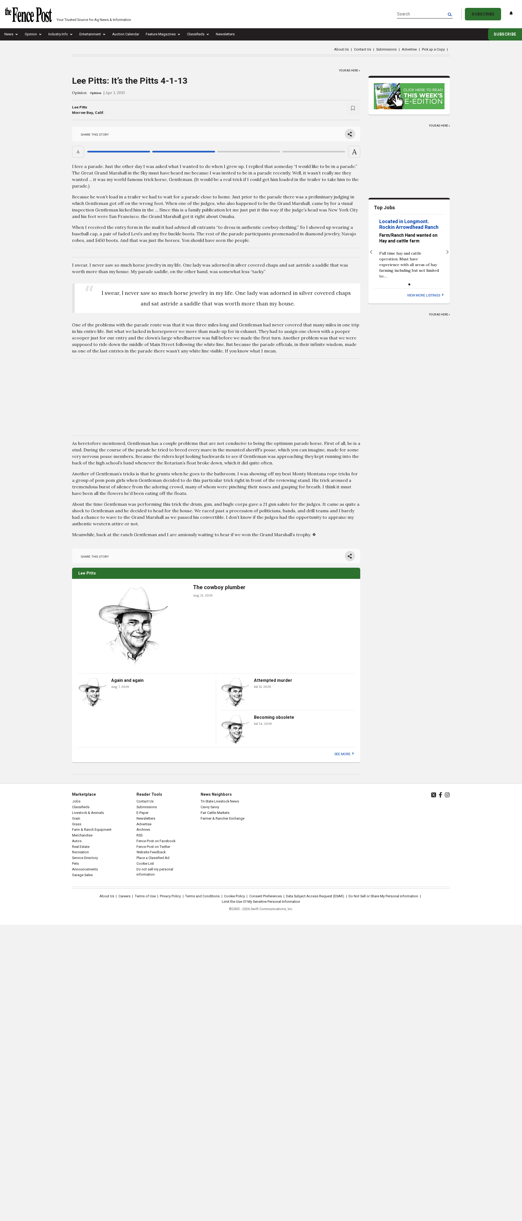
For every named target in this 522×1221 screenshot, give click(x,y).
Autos (77, 841)
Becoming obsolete (274, 717)
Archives (143, 829)
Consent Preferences (265, 896)
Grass (76, 824)
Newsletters (225, 34)
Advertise (409, 49)
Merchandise (82, 835)
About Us (341, 49)
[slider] (216, 151)
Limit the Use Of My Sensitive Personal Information (261, 901)
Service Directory (85, 857)
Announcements (85, 869)
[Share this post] (350, 134)
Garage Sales (82, 875)
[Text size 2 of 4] (183, 151)
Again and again (127, 680)
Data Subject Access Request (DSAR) (315, 896)
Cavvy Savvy (210, 807)
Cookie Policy (234, 896)
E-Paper (142, 812)
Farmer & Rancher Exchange (222, 818)
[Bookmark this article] (353, 108)
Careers (124, 896)
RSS (139, 835)
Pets (75, 863)
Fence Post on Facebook (155, 841)
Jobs (76, 801)
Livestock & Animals (88, 812)
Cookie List (145, 863)
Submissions (386, 49)
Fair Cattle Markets (215, 812)
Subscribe (483, 14)
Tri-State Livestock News (220, 801)
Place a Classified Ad (152, 857)
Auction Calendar (125, 34)
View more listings (424, 295)
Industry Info (58, 34)
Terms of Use (145, 896)
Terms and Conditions (202, 896)
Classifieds (195, 34)
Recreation (80, 852)
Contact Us (362, 49)
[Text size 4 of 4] (313, 151)
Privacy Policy (170, 896)
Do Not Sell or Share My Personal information (383, 896)
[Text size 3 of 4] (248, 151)
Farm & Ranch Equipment (91, 829)
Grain (76, 818)
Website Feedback (151, 852)
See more (342, 754)
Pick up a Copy (433, 49)
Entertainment (90, 34)
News (8, 34)
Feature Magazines (161, 34)
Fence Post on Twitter (153, 846)
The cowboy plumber (219, 587)
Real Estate (80, 846)
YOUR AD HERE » (349, 69)
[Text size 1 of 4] (118, 151)
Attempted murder (273, 680)
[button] (371, 252)
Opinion (31, 34)
